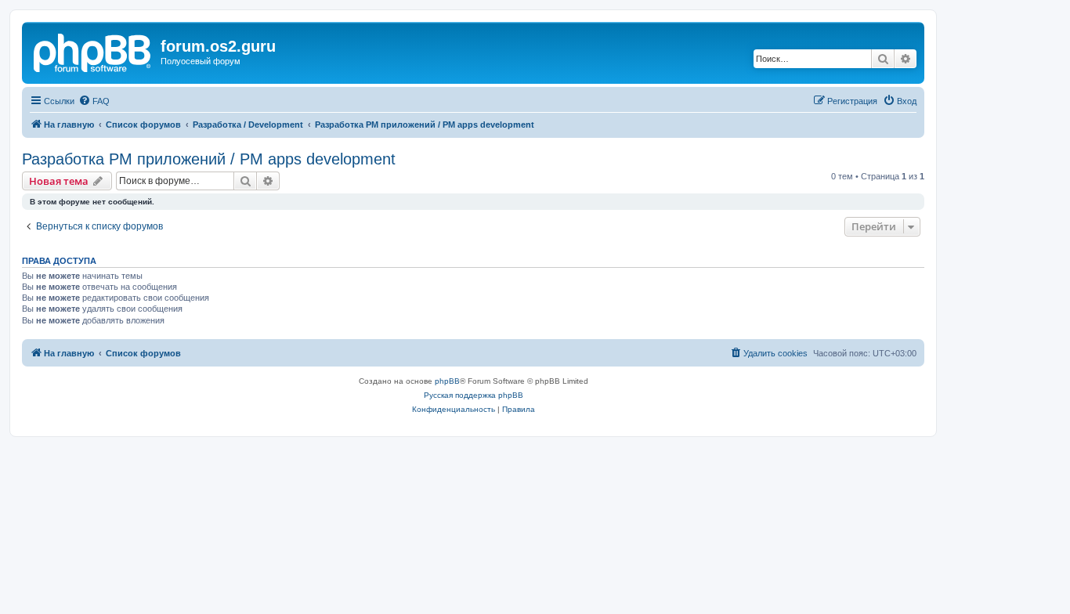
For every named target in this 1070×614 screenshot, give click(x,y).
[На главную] (93, 51)
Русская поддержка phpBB (473, 395)
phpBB (447, 381)
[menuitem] (94, 101)
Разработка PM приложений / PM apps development (209, 159)
